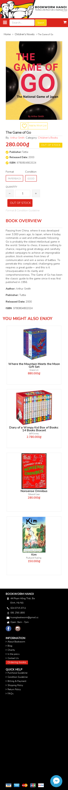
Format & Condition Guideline (22, 210)
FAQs (11, 693)
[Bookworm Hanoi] (34, 9)
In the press (14, 654)
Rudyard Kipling (34, 557)
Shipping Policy (15, 685)
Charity (11, 649)
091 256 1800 (17, 612)
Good (31, 178)
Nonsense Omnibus (34, 491)
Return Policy (14, 689)
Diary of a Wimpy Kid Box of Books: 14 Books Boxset (34, 429)
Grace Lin (34, 370)
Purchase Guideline (17, 672)
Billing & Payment (17, 681)
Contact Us (13, 658)
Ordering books (17, 662)
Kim (34, 554)
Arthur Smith (18, 138)
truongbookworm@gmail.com (24, 617)
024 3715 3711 (18, 608)
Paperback (14, 178)
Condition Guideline (18, 677)
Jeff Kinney (34, 433)
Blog (10, 645)
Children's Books (48, 138)
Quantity (11, 186)
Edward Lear (34, 494)
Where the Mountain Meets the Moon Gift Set (34, 365)
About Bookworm (16, 641)
